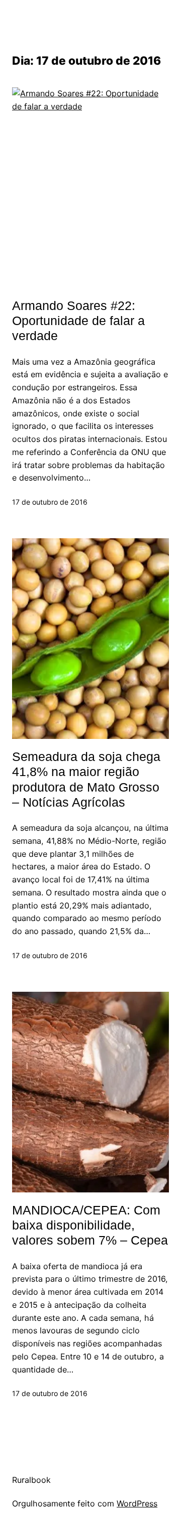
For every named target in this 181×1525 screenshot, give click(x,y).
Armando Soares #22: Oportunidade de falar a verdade (78, 320)
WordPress (137, 1503)
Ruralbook (31, 1480)
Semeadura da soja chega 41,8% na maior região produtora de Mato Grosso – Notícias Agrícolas (86, 779)
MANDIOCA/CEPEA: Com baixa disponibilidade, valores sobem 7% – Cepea (90, 1225)
